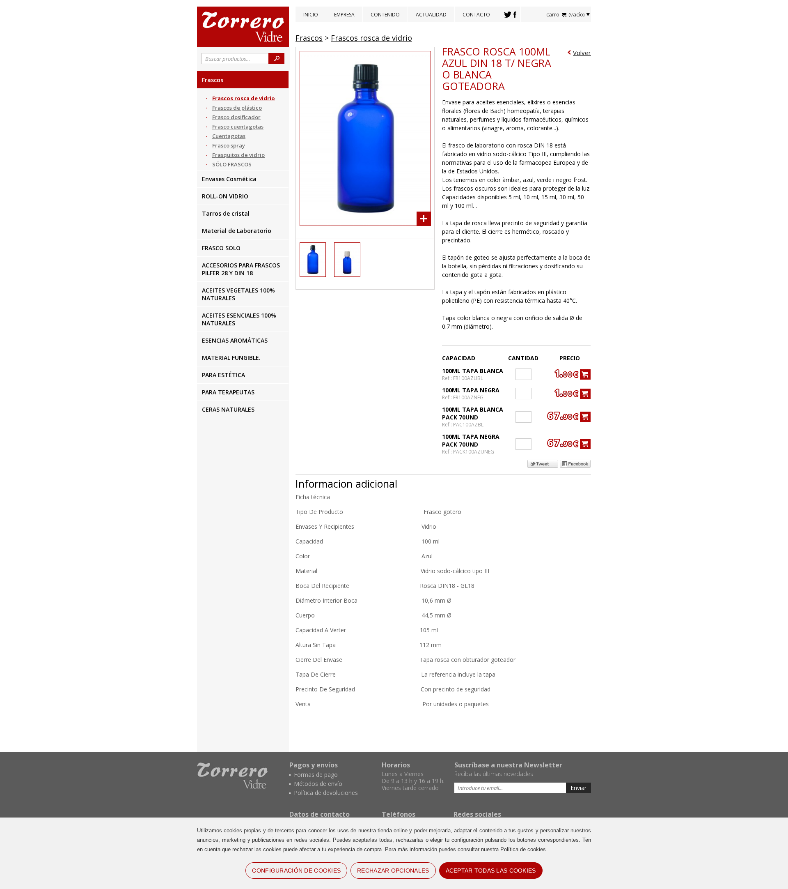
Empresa (344, 14)
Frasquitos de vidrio (238, 155)
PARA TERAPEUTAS (228, 392)
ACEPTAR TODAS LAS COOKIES (491, 870)
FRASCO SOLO (221, 248)
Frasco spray (228, 145)
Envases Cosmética (229, 179)
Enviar (578, 788)
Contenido (385, 14)
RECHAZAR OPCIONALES (393, 870)
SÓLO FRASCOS (232, 164)
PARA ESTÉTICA (223, 375)
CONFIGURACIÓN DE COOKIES (296, 870)
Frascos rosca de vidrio (243, 98)
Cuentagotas (228, 136)
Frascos (212, 80)
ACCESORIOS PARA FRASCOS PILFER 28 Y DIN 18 (241, 269)
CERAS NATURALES (228, 409)
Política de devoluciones (326, 793)
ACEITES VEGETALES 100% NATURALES (238, 294)
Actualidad (431, 14)
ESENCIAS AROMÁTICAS (235, 340)
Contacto (476, 14)
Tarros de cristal (226, 213)
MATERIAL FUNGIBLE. (231, 358)
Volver (582, 52)
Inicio (310, 14)
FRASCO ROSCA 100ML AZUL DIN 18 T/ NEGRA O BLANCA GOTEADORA (496, 68)
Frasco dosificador (236, 117)
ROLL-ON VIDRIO (225, 196)
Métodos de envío (318, 784)
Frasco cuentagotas (237, 126)
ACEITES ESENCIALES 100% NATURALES (239, 319)
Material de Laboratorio (236, 231)
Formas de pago (316, 774)
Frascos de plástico (237, 107)
